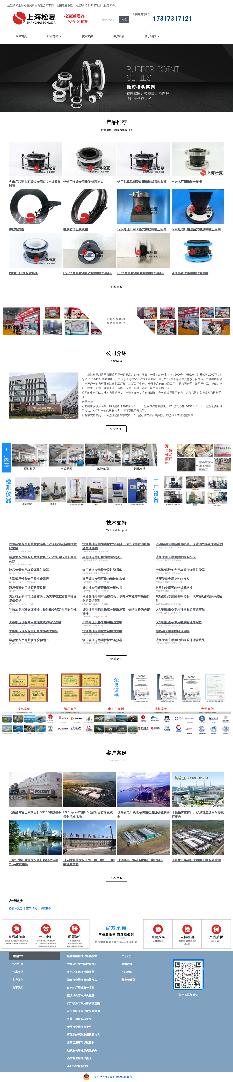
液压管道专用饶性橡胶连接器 (102, 640)
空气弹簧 (31, 908)
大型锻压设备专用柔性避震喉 (29, 579)
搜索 (124, 19)
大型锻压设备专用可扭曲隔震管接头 (33, 631)
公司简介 (127, 964)
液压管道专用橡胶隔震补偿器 (29, 570)
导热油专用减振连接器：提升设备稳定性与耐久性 (43, 609)
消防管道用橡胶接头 (79, 1058)
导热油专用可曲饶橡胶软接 (174, 587)
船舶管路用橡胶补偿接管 (82, 956)
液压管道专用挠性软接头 (173, 579)
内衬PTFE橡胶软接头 (23, 273)
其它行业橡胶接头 (78, 1066)
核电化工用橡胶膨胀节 (80, 971)
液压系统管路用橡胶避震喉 (190, 273)
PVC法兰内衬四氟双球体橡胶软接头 (87, 273)
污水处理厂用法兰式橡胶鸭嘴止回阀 (196, 229)
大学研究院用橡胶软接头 (82, 964)
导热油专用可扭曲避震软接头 (102, 557)
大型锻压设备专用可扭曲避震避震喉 (180, 609)
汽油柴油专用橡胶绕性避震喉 (102, 631)
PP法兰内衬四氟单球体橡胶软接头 (140, 273)
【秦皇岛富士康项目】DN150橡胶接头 (35, 812)
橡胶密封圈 (16, 229)
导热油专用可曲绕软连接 (173, 631)
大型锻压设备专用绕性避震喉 (102, 622)
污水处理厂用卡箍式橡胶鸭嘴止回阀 (141, 229)
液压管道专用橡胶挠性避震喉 (102, 570)
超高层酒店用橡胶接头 (80, 1042)
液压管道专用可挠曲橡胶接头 (176, 557)
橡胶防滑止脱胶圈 (75, 229)
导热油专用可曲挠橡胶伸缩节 (29, 640)
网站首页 (21, 36)
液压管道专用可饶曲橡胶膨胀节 (103, 579)
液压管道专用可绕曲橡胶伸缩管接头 (180, 640)
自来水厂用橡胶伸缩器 (187, 181)
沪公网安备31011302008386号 (113, 1076)
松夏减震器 (16, 908)
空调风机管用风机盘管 (80, 995)
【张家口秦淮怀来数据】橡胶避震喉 (196, 860)
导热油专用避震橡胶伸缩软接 (102, 587)
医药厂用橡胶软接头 (79, 1019)
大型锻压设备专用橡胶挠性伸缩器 (179, 622)
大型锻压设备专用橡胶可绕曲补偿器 (180, 570)
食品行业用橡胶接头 (79, 1026)
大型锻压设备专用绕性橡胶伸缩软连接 (35, 622)
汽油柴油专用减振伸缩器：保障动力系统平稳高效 (189, 544)
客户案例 (118, 36)
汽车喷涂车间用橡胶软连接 (83, 1003)
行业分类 (52, 36)
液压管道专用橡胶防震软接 (27, 587)
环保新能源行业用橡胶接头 (83, 1034)
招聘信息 (127, 971)
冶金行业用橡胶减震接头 (82, 979)
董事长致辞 (128, 979)
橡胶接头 (45, 908)
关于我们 (150, 36)
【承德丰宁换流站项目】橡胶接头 (140, 860)
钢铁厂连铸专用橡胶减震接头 (83, 181)
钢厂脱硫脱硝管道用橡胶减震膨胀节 (141, 181)
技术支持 (87, 36)
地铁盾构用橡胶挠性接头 (82, 1050)
